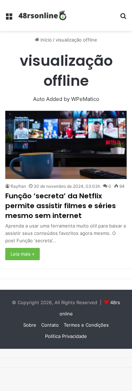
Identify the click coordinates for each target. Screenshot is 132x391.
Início (45, 40)
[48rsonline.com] (43, 15)
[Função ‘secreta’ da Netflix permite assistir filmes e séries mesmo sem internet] (66, 145)
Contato (50, 325)
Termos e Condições (86, 325)
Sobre (29, 325)
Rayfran (18, 186)
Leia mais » (22, 254)
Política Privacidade (66, 336)
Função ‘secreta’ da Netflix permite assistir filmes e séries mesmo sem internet (60, 205)
